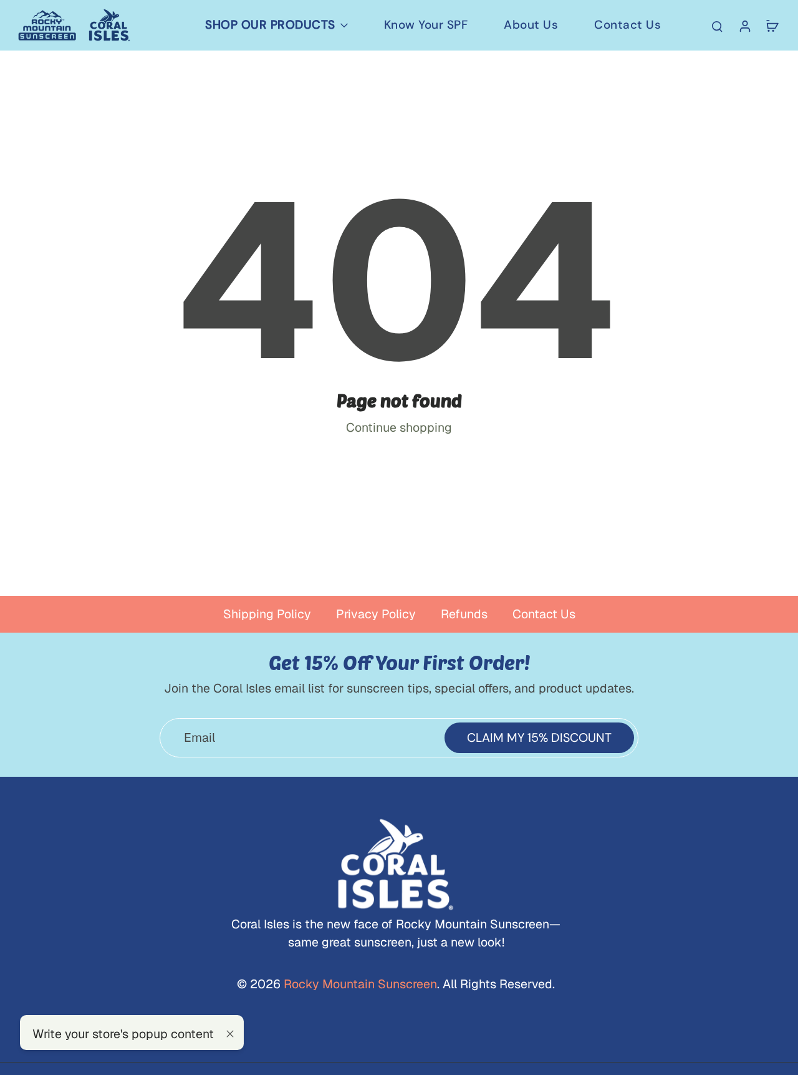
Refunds (464, 614)
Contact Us (543, 614)
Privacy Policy (376, 614)
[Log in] (744, 25)
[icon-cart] (772, 25)
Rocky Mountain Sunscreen (359, 984)
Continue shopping (399, 427)
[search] (717, 25)
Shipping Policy (267, 614)
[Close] (230, 1034)
